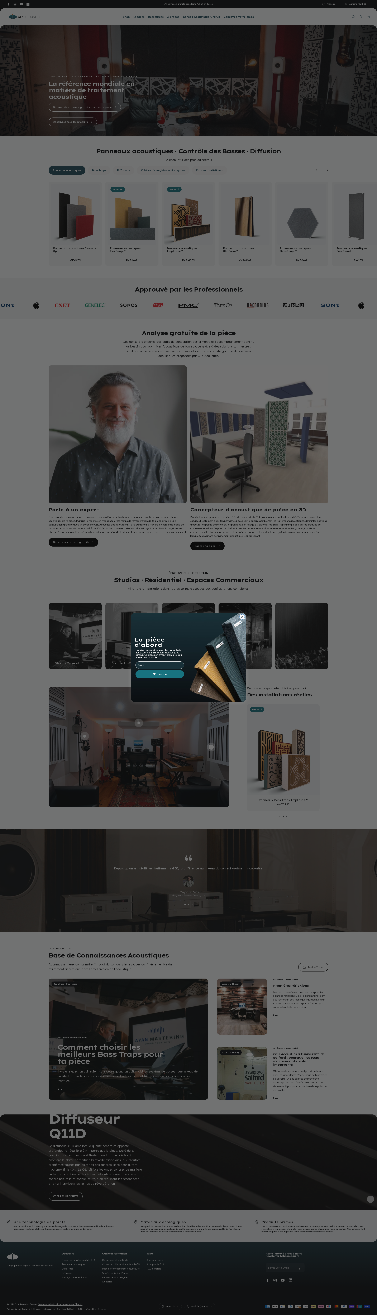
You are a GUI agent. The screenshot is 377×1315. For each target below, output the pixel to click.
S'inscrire (160, 674)
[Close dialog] (242, 616)
